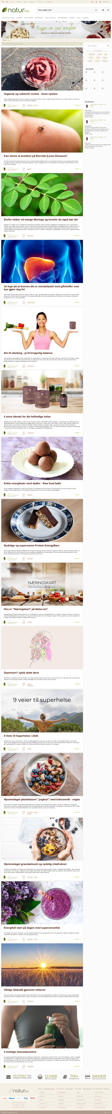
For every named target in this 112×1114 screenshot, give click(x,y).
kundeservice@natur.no (18, 1103)
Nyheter (19, 1)
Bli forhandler (49, 1)
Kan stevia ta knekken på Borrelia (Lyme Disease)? (35, 155)
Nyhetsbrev (32, 1)
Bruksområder (80, 1096)
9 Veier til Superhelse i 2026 (21, 735)
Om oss (13, 1)
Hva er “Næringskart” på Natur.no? (26, 609)
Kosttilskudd (91, 54)
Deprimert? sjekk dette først (21, 672)
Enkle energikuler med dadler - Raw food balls (32, 483)
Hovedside (42, 1092)
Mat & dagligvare (62, 1092)
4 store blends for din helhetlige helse (27, 416)
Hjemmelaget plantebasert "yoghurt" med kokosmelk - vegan (42, 799)
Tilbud (25, 1)
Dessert (90, 61)
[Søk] (96, 9)
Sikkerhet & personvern (100, 1107)
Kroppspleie (61, 1103)
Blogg (78, 1092)
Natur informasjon (13, 105)
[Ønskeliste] (92, 2)
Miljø (106, 54)
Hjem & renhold (62, 1107)
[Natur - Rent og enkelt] (17, 9)
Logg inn (96, 3)
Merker (41, 1100)
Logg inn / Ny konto (99, 1092)
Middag (104, 57)
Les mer (77, 105)
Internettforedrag (81, 1100)
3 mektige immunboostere (20, 1051)
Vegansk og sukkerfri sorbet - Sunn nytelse (31, 93)
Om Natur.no (43, 1096)
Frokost (98, 57)
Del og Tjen (40, 1)
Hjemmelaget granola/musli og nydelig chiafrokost (35, 864)
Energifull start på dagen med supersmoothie (32, 927)
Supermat (60, 1096)
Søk (108, 45)
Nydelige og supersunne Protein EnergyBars (31, 545)
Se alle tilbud (43, 1107)
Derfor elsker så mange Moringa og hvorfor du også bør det (41, 219)
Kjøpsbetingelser (98, 1103)
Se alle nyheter (43, 1103)
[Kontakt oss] (103, 10)
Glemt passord (97, 1096)
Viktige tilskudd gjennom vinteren (25, 989)
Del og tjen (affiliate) (81, 1103)
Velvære (91, 57)
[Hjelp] (108, 10)
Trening (99, 54)
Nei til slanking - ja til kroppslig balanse (28, 353)
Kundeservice (97, 1100)
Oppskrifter (105, 61)
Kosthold (97, 61)
